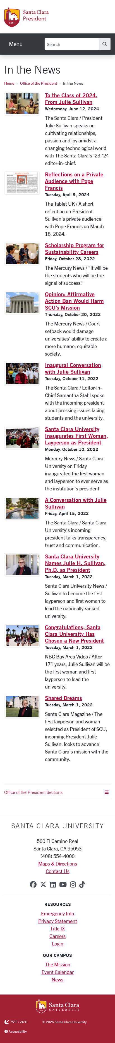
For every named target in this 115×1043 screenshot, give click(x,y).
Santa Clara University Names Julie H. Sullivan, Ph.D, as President (75, 563)
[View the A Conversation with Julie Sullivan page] (22, 508)
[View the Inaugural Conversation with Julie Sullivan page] (22, 373)
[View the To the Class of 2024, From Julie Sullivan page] (22, 104)
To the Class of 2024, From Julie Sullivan (71, 98)
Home (9, 83)
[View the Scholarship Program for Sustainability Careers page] (22, 253)
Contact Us (58, 871)
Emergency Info (57, 913)
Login (57, 943)
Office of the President (38, 83)
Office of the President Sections (33, 792)
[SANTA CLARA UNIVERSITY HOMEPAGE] (57, 1007)
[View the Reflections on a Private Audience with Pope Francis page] (22, 183)
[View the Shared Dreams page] (22, 706)
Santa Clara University (57, 826)
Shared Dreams (63, 697)
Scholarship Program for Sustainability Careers (74, 248)
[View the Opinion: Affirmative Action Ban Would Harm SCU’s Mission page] (22, 302)
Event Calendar (58, 972)
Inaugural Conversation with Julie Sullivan (73, 368)
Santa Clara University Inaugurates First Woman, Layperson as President (76, 436)
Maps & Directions (57, 863)
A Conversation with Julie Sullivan (76, 503)
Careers (57, 936)
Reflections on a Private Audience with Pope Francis (74, 181)
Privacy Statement (57, 921)
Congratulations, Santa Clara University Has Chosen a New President (74, 634)
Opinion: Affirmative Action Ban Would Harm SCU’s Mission (74, 301)
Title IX (57, 928)
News (57, 979)
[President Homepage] (49, 24)
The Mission (57, 964)
